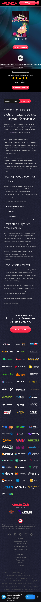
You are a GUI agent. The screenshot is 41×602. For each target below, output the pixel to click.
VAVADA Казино (9, 132)
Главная (7, 101)
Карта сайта (21, 565)
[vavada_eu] (25, 534)
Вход (27, 3)
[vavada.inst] (15, 534)
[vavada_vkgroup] (20, 534)
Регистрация (20, 329)
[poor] (16, 78)
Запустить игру (20, 47)
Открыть (30, 597)
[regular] (20, 78)
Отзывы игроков (20, 552)
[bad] (13, 78)
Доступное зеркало (20, 557)
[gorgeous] (27, 78)
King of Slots (25, 101)
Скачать (20, 563)
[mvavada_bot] (31, 534)
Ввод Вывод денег (20, 549)
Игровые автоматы (20, 541)
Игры (15, 101)
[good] (23, 78)
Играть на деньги (20, 87)
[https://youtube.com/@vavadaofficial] (9, 534)
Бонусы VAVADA (20, 544)
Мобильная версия (20, 546)
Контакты (20, 555)
